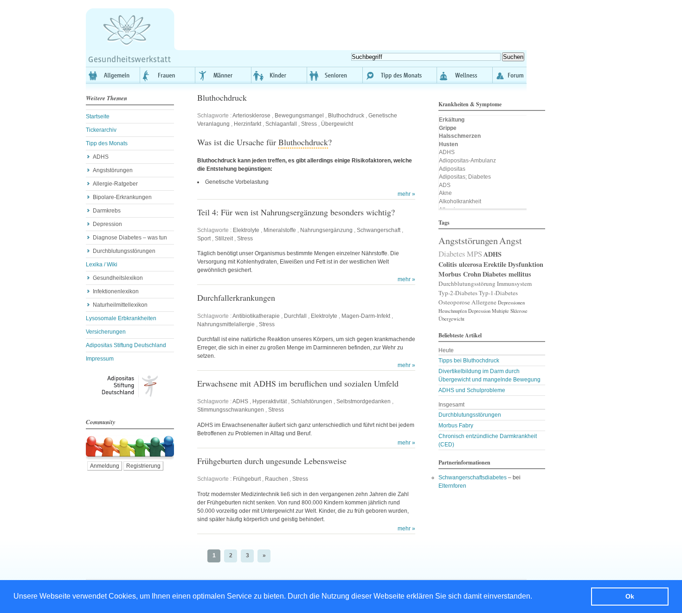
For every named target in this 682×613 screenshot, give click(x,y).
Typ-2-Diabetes (457, 293)
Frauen (168, 75)
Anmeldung (104, 466)
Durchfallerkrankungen (236, 297)
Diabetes (451, 253)
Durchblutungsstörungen (124, 251)
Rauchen (276, 479)
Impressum (100, 358)
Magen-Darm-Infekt (365, 316)
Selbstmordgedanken (363, 401)
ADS (444, 185)
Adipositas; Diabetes (465, 177)
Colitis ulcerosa (460, 264)
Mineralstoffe (280, 230)
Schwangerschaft (378, 230)
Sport (204, 238)
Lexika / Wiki (101, 264)
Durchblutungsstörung (466, 283)
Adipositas (452, 169)
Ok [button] (629, 596)
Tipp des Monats (400, 75)
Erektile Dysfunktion (513, 264)
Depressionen (511, 302)
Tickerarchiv (101, 130)
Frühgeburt (247, 479)
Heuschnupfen (452, 311)
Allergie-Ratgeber (115, 184)
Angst (510, 240)
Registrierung (143, 466)
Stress (309, 124)
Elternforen (452, 486)
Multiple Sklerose (510, 311)
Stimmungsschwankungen (230, 410)
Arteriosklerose (251, 115)
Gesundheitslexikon (118, 278)
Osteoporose (454, 302)
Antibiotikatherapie (256, 316)
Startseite (97, 116)
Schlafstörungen (311, 401)
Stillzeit (224, 238)
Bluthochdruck (222, 97)
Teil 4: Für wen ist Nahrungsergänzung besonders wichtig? (296, 212)
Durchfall (295, 316)
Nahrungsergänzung (326, 230)
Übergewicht (337, 124)
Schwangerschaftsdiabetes (472, 477)
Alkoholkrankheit (460, 201)
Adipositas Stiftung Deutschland (126, 345)
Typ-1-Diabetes (498, 293)
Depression (107, 224)
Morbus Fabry (455, 425)
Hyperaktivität (269, 401)
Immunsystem (514, 283)
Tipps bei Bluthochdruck (468, 360)
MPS (474, 253)
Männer (223, 75)
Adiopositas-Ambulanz (467, 160)
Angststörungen (113, 170)
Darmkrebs (107, 210)
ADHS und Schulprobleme (471, 390)
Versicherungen (106, 332)
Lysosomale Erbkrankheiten (121, 318)
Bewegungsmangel (299, 115)
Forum (510, 75)
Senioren (335, 75)
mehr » (406, 194)
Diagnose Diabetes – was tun (130, 237)
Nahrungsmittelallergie (226, 324)
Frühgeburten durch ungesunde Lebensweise (272, 460)
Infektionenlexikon (116, 291)
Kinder (279, 75)
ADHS (101, 157)
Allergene (483, 302)
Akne (445, 193)
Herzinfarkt (247, 124)
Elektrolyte (246, 230)
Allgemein (113, 75)
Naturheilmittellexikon (120, 305)
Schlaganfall (281, 124)
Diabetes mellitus (507, 274)
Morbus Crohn (459, 274)
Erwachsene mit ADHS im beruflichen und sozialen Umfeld (298, 383)
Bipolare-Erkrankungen (122, 197)
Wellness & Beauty (465, 75)
